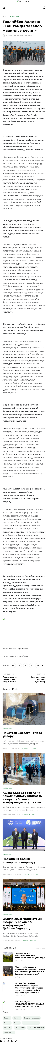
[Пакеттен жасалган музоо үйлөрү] (24, 709)
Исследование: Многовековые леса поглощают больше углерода (30, 955)
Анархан (6, 814)
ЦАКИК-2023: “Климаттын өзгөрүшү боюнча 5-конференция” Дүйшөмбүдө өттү (22, 923)
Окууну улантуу (29, 748)
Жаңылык (14, 16)
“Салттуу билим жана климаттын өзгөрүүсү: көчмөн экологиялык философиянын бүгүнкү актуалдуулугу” (30, 970)
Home (5, 16)
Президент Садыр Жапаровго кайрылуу (19, 860)
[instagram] (8, 1041)
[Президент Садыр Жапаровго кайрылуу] (24, 835)
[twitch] (16, 1041)
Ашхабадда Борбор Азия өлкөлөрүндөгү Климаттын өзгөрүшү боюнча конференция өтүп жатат (24, 797)
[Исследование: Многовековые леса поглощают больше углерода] (8, 957)
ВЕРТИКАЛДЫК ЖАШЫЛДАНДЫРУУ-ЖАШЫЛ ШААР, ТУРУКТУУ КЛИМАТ (29, 1004)
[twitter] (5, 1041)
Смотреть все (40, 948)
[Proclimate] (24, 7)
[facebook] (1, 1041)
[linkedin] (12, 1041)
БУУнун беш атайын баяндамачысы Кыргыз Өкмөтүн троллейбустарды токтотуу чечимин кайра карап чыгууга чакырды (29, 988)
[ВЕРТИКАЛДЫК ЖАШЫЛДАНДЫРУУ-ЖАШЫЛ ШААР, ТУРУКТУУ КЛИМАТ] (8, 1006)
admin (8, 35)
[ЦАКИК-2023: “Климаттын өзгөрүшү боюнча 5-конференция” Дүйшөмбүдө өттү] (24, 895)
